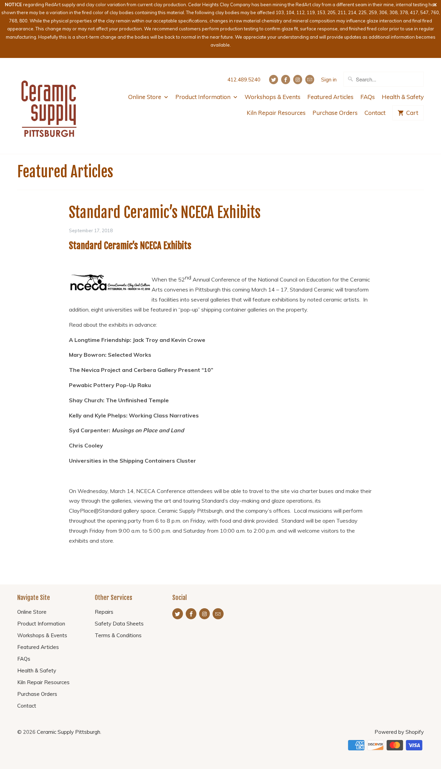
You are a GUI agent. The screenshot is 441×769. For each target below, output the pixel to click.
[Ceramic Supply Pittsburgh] (49, 106)
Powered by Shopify (399, 732)
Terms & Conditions (118, 635)
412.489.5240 (243, 79)
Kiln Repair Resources (276, 112)
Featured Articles (330, 96)
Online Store (145, 96)
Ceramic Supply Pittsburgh (68, 732)
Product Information (203, 96)
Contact (375, 112)
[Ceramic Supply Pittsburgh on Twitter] (273, 79)
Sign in (329, 79)
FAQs (367, 96)
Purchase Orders (335, 112)
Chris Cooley (86, 445)
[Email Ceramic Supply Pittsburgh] (309, 79)
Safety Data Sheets (119, 623)
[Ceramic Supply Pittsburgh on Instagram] (297, 79)
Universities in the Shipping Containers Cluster (132, 460)
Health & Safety (403, 96)
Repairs (104, 612)
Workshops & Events (272, 96)
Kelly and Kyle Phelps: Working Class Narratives (134, 415)
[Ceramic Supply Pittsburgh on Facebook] (285, 79)
